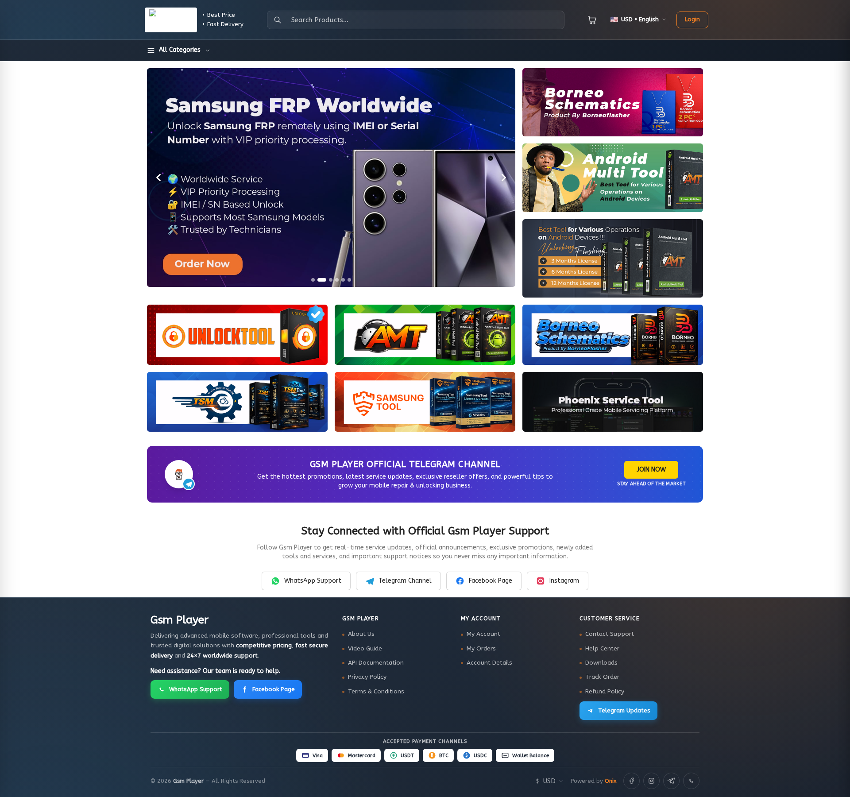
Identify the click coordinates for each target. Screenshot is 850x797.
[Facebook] (631, 781)
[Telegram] (671, 781)
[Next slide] (504, 178)
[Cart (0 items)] (592, 20)
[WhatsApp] (691, 781)
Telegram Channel (405, 580)
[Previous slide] (158, 178)
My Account (483, 634)
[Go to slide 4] (337, 280)
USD (549, 781)
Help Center (602, 648)
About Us (361, 634)
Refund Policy (604, 691)
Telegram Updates (624, 710)
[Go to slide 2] (321, 280)
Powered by (593, 781)
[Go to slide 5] (343, 280)
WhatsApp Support (312, 580)
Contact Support (609, 634)
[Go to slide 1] (313, 280)
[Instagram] (651, 781)
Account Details (489, 662)
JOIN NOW (651, 469)
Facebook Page (490, 580)
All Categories (180, 50)
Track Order (602, 677)
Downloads (601, 662)
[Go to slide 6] (349, 280)
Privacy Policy (367, 677)
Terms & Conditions (376, 691)
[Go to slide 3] (330, 280)
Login (692, 19)
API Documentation (376, 662)
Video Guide (365, 648)
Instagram (564, 580)
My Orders (481, 648)
